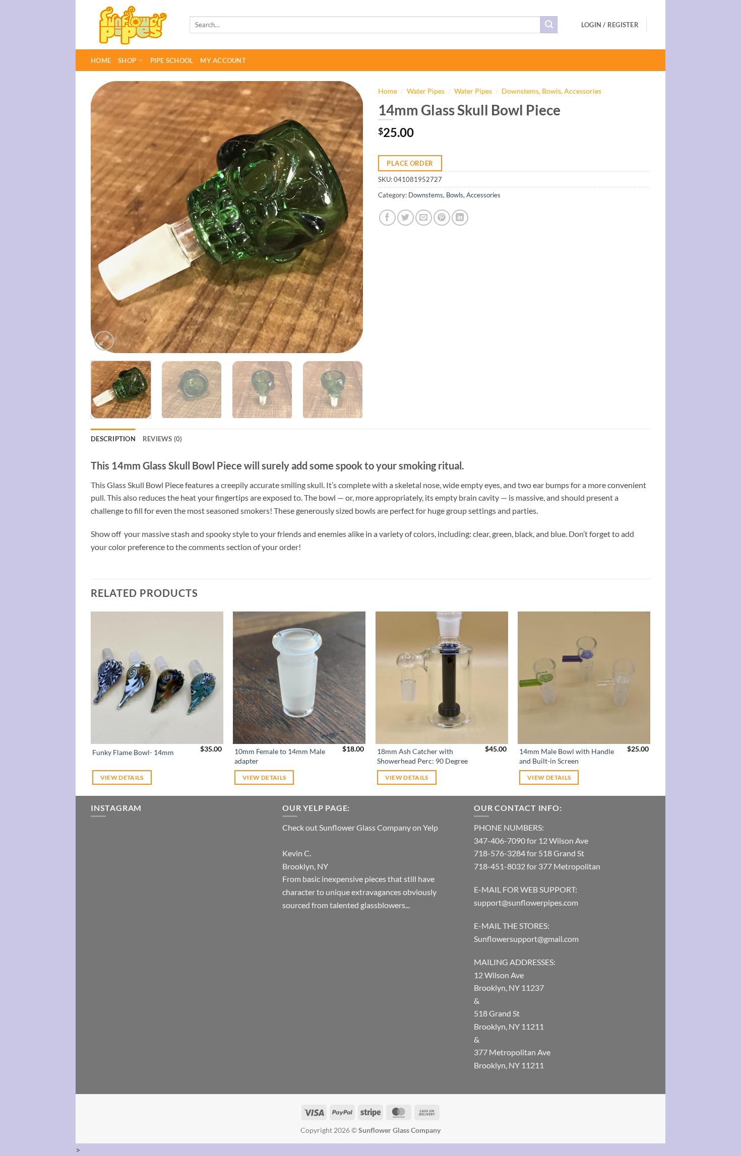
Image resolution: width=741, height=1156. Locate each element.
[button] (610, 25)
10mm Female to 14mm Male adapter (279, 756)
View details (122, 777)
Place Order (410, 163)
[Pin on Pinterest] (442, 218)
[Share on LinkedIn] (460, 218)
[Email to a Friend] (423, 218)
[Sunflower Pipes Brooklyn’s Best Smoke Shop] (132, 25)
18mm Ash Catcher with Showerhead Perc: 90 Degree (422, 756)
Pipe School (172, 60)
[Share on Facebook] (387, 218)
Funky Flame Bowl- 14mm (133, 752)
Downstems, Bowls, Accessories (551, 91)
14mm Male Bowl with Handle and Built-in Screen (566, 756)
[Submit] (549, 24)
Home (101, 60)
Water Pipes (426, 91)
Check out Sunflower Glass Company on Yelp (360, 827)
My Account (223, 60)
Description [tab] (113, 439)
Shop (127, 60)
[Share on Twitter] (405, 218)
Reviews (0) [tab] (162, 439)
